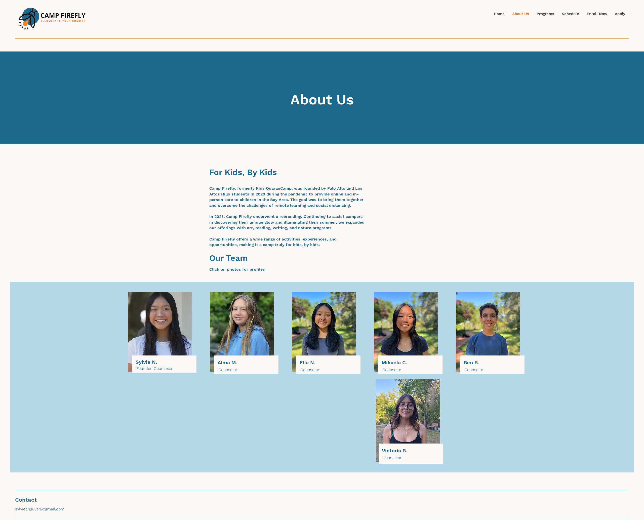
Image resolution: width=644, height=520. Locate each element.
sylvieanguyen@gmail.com (39, 509)
